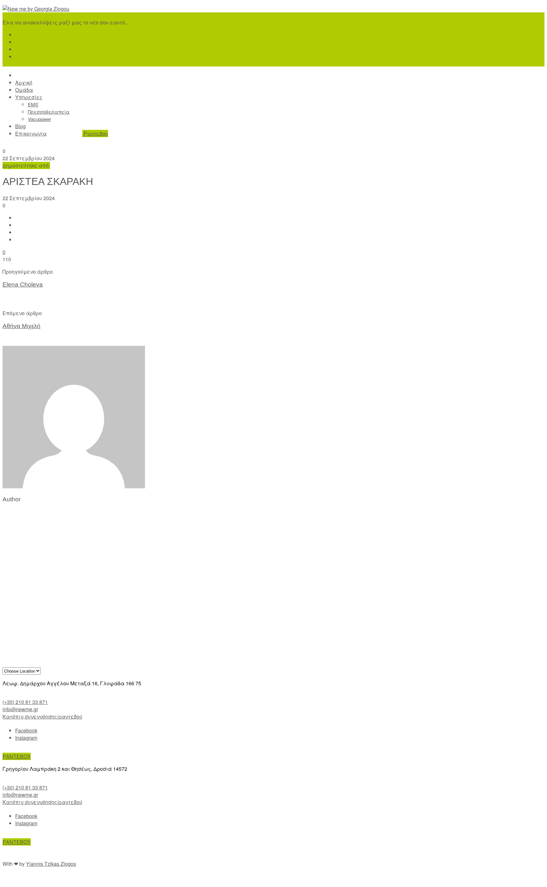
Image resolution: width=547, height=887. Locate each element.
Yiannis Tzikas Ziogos (51, 863)
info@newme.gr (20, 709)
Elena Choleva (23, 284)
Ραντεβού (95, 133)
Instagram (26, 737)
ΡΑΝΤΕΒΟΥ (17, 756)
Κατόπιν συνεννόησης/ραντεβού (42, 716)
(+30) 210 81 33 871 (25, 702)
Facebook (26, 730)
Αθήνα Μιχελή (22, 326)
